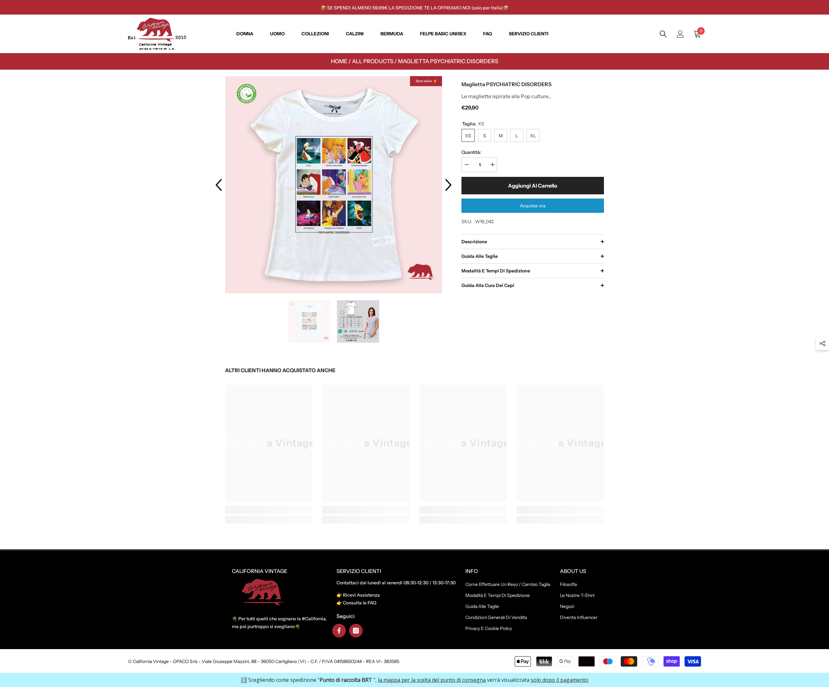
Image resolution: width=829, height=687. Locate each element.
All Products (372, 61)
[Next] (448, 185)
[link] (268, 510)
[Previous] (218, 185)
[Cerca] (663, 34)
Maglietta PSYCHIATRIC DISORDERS (448, 61)
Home (339, 61)
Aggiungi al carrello (532, 185)
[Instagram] (356, 630)
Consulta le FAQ (359, 603)
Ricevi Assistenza (361, 595)
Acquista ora (533, 205)
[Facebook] (339, 630)
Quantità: (471, 152)
